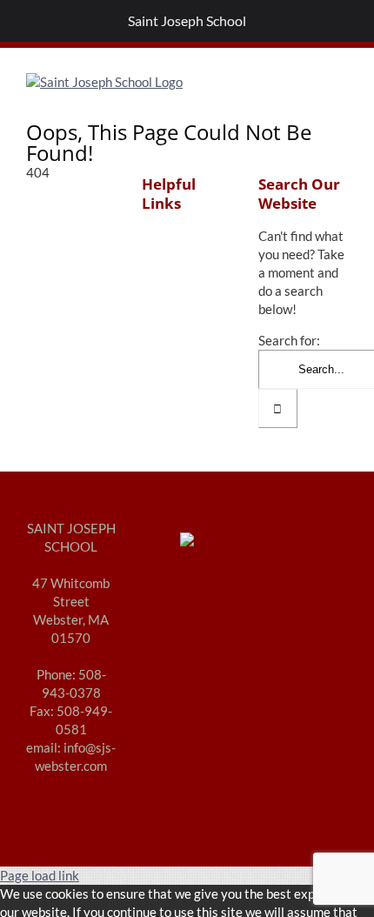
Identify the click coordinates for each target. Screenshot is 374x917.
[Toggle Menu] (22, 21)
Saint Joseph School (187, 20)
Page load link (39, 875)
